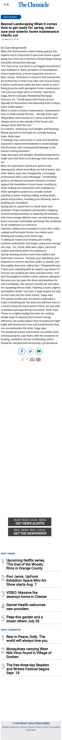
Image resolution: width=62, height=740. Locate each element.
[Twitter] (30, 351)
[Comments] (38, 351)
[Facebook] (21, 351)
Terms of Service (27, 727)
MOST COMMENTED (11, 629)
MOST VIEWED (8, 553)
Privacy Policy (42, 727)
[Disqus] (31, 401)
